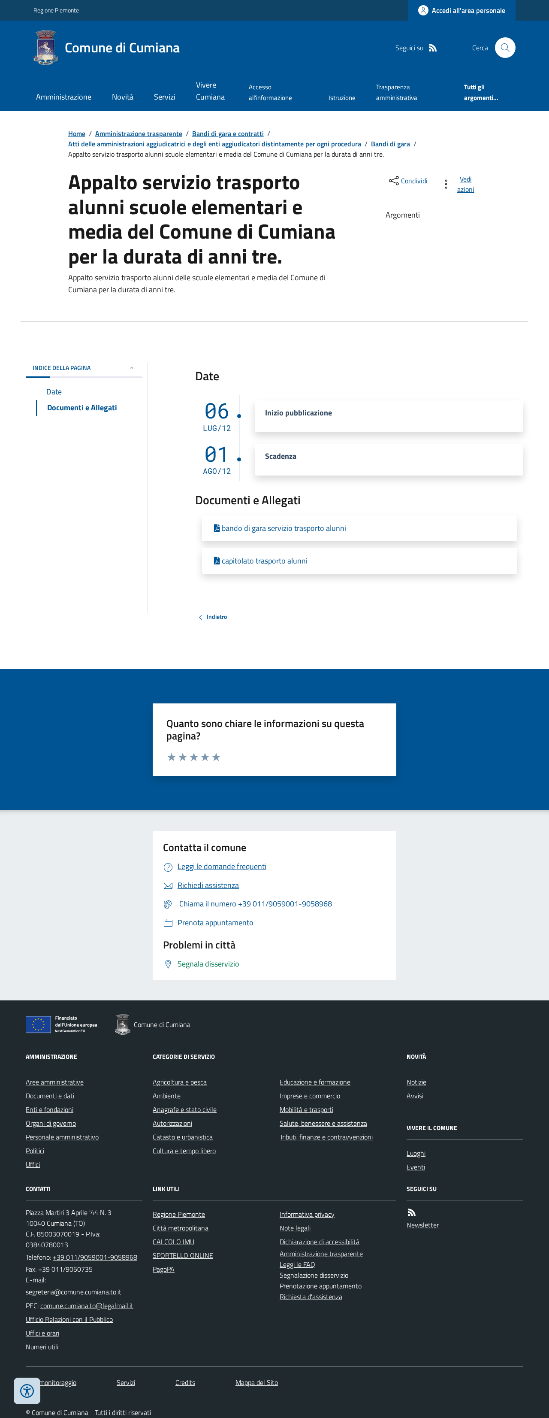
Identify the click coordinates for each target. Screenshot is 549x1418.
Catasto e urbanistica (183, 1137)
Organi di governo (51, 1123)
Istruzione (342, 98)
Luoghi (416, 1153)
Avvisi (415, 1096)
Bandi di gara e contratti (228, 133)
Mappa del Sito (256, 1382)
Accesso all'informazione (270, 92)
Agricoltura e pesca (180, 1082)
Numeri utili (42, 1347)
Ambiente (167, 1096)
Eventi (416, 1167)
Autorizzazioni (172, 1123)
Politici (35, 1150)
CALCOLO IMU (173, 1241)
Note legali (295, 1228)
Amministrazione (63, 97)
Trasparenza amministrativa (396, 92)
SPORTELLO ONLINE (183, 1255)
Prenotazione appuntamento (321, 1286)
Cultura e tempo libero (184, 1150)
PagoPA (164, 1269)
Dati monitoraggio (51, 1382)
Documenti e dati (50, 1096)
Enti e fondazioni (49, 1109)
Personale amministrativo (62, 1137)
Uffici (33, 1164)
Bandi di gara (390, 144)
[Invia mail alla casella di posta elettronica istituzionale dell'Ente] (73, 1292)
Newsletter (423, 1225)
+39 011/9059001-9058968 (95, 1257)
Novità (122, 97)
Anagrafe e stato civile (185, 1109)
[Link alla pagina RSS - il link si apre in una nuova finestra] (433, 47)
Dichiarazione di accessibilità (319, 1241)
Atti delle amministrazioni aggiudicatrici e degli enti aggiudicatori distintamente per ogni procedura (214, 144)
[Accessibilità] (27, 1391)
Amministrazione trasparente (138, 133)
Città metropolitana (180, 1228)
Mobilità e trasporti (306, 1109)
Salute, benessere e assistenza (323, 1123)
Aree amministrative (55, 1082)
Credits (185, 1382)
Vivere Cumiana (210, 91)
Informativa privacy (307, 1214)
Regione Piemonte (56, 10)
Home (76, 133)
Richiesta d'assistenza (311, 1296)
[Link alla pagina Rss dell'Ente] (412, 1212)
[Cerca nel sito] (502, 47)
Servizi (164, 97)
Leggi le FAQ (297, 1264)
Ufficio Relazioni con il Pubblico (69, 1319)
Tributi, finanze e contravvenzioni (326, 1137)
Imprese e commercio (310, 1096)
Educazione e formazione (315, 1082)
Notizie (416, 1082)
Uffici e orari (42, 1333)
